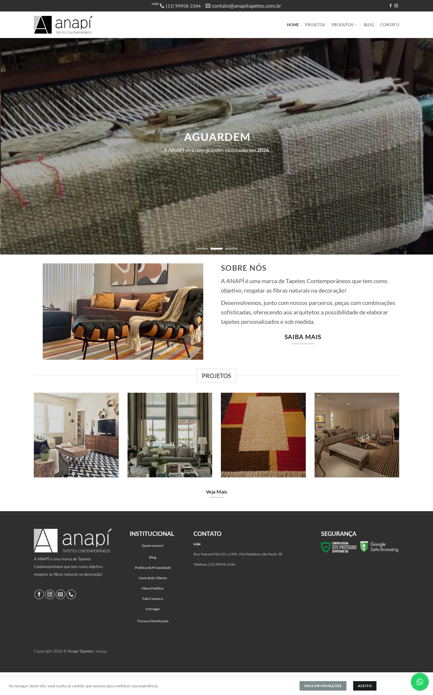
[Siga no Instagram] (396, 6)
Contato (389, 24)
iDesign (101, 651)
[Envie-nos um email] (60, 594)
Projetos (315, 24)
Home (293, 24)
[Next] (416, 146)
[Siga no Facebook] (390, 6)
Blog (369, 24)
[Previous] (16, 146)
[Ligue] (71, 594)
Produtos (342, 24)
